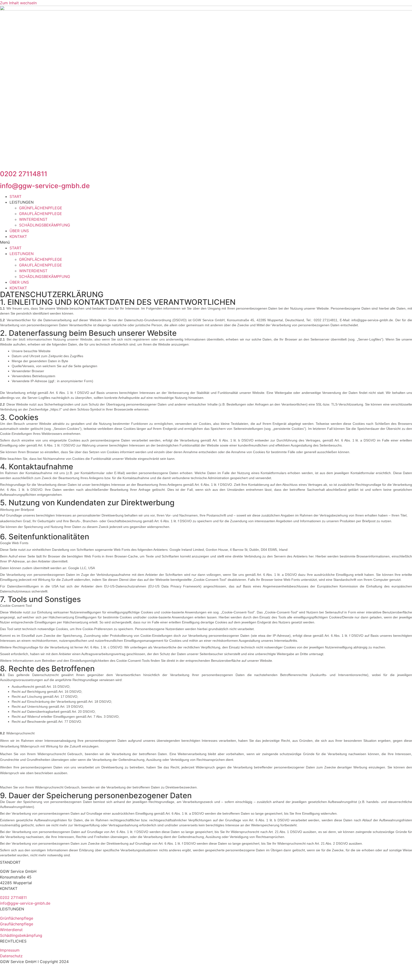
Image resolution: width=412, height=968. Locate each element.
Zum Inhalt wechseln (18, 2)
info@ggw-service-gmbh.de (45, 186)
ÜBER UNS (19, 230)
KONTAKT (18, 236)
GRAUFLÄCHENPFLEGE (40, 213)
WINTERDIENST (33, 219)
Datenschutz (11, 955)
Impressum (10, 950)
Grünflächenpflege (16, 918)
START (15, 196)
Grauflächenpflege (16, 924)
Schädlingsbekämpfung (21, 935)
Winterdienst (11, 929)
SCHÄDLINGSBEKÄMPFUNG (44, 225)
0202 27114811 (23, 174)
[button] (206, 242)
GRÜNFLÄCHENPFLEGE (40, 208)
